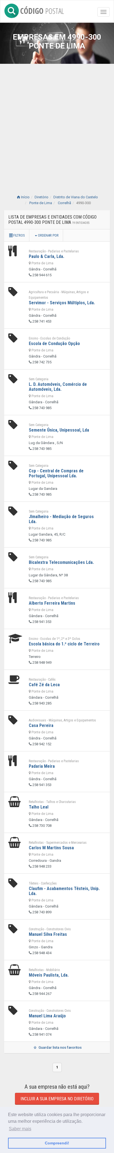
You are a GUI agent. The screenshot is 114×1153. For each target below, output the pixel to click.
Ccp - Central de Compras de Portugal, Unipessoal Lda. (56, 473)
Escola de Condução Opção (54, 343)
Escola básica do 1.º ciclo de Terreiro (64, 644)
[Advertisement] (57, 124)
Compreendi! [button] (57, 1143)
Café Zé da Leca (44, 684)
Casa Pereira (41, 725)
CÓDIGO (42, 10)
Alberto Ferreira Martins (52, 603)
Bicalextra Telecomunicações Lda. (61, 562)
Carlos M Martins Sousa (51, 847)
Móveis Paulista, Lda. (49, 975)
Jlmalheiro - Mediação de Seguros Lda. (61, 519)
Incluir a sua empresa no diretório (57, 1098)
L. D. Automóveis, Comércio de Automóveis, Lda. (58, 387)
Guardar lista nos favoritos (60, 1047)
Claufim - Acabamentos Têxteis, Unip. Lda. (64, 891)
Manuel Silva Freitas (48, 934)
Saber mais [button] (20, 1128)
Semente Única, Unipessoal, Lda (59, 430)
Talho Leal (38, 807)
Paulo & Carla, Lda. (46, 256)
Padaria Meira (42, 766)
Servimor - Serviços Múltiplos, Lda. (62, 302)
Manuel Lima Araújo (47, 1015)
